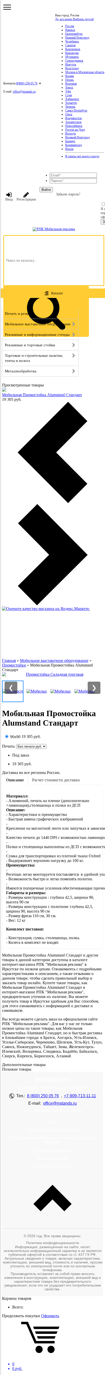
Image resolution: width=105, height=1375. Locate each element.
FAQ (52, 1122)
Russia (69, 149)
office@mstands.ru (24, 91)
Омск (68, 114)
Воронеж (71, 83)
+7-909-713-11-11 (80, 1096)
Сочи (68, 95)
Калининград (73, 145)
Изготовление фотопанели (52, 1130)
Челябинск (72, 41)
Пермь (69, 80)
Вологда (70, 133)
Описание (15, 780)
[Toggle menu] (7, 7)
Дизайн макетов (52, 1158)
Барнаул (70, 141)
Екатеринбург (74, 34)
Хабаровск (72, 99)
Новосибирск (73, 126)
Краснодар (72, 53)
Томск (69, 87)
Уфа (68, 91)
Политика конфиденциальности (52, 1243)
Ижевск (70, 30)
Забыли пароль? (68, 194)
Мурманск (72, 57)
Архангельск (73, 122)
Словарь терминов (53, 1151)
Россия (69, 26)
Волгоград (72, 68)
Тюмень (70, 106)
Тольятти (71, 103)
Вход (9, 199)
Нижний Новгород (77, 37)
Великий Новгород (77, 137)
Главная (9, 660)
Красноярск (72, 49)
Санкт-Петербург (76, 110)
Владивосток (73, 118)
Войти (46, 190)
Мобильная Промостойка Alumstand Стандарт (42, 395)
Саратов (70, 45)
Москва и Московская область (84, 72)
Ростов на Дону (75, 129)
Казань (69, 76)
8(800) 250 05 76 (26, 83)
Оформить (50, 1316)
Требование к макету (52, 1166)
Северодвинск (74, 60)
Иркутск (70, 64)
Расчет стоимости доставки (56, 780)
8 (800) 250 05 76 (43, 1096)
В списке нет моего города (82, 156)
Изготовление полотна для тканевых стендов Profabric (52, 1140)
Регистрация (26, 199)
